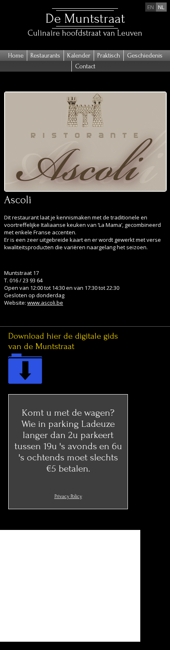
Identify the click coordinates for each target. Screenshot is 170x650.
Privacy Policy (68, 496)
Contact (85, 66)
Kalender (78, 55)
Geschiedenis (145, 55)
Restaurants (45, 55)
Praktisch (108, 55)
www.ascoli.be (45, 302)
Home (16, 55)
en (150, 7)
